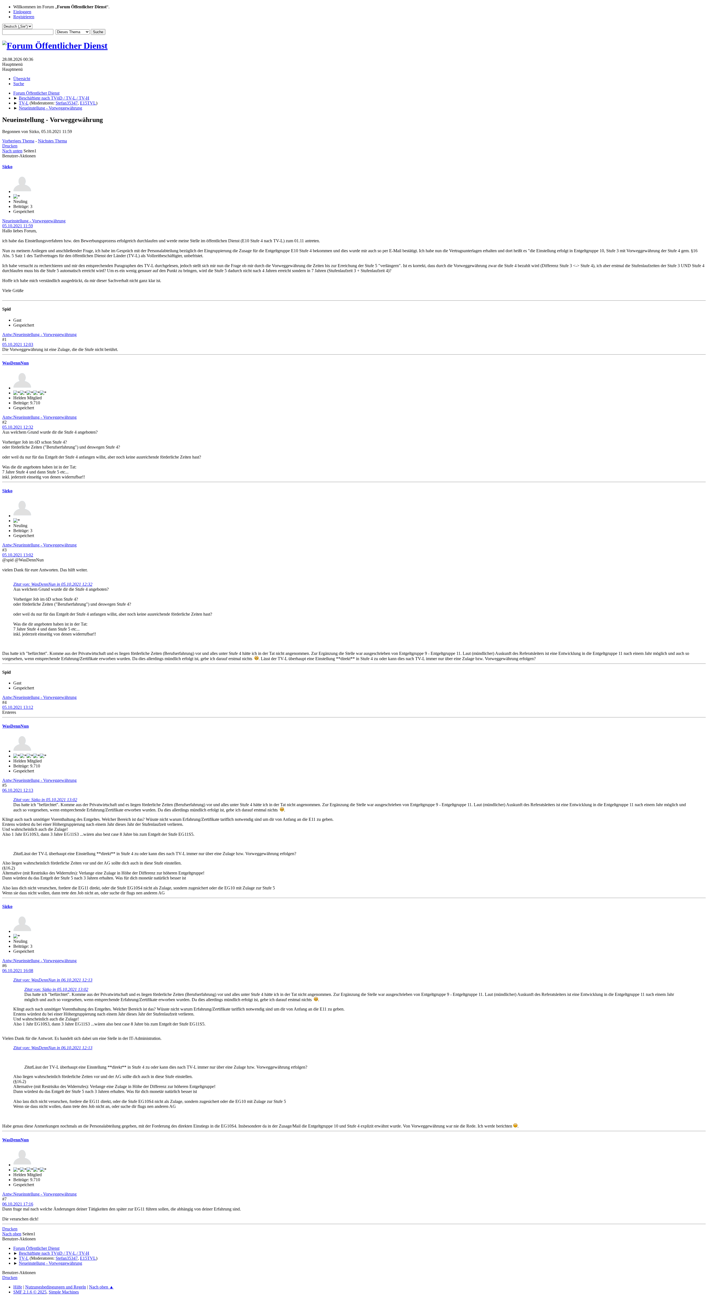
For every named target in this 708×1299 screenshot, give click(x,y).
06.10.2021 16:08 (17, 970)
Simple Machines (64, 1292)
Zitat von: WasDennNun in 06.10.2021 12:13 (52, 980)
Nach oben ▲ (101, 1287)
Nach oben (11, 1234)
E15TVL (88, 103)
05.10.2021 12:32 (17, 427)
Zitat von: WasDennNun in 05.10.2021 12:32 (52, 584)
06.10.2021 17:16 (17, 1204)
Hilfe (17, 1287)
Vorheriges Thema (18, 141)
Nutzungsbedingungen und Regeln (55, 1287)
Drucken (9, 146)
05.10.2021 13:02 (17, 555)
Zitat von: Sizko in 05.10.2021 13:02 (45, 799)
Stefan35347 (67, 103)
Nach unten (12, 151)
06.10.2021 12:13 (17, 790)
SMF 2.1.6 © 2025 (29, 1292)
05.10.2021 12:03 (17, 344)
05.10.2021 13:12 (17, 707)
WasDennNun (15, 363)
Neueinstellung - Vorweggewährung (34, 220)
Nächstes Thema (52, 141)
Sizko (7, 166)
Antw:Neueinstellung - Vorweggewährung (39, 334)
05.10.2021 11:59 (17, 225)
